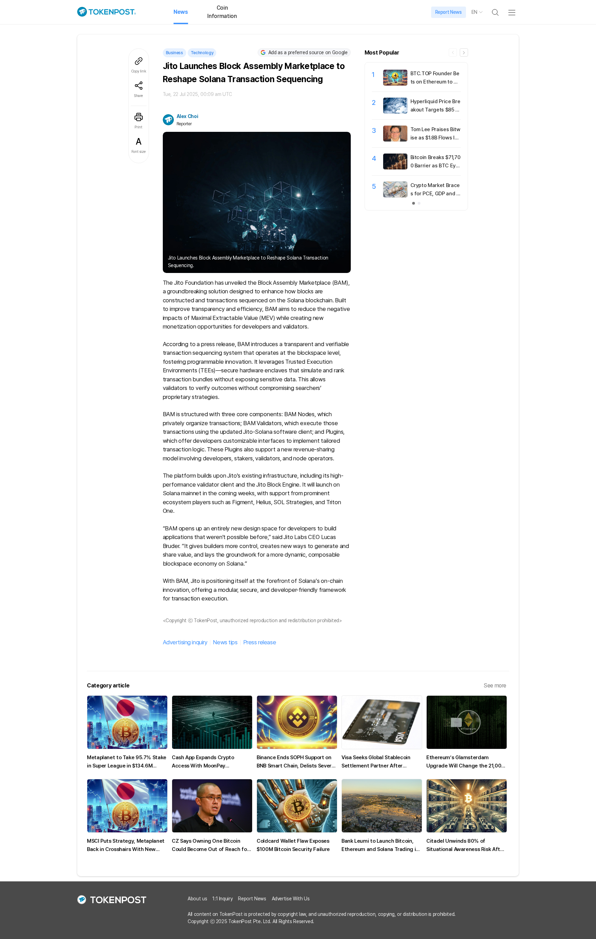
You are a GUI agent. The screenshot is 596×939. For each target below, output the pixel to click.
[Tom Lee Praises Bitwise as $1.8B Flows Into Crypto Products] (395, 140)
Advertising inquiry (185, 642)
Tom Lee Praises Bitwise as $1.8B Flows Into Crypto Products (435, 137)
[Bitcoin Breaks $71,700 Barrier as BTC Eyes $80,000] (395, 167)
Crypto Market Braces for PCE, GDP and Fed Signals (435, 193)
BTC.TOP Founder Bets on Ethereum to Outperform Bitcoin (435, 81)
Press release (259, 642)
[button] (464, 52)
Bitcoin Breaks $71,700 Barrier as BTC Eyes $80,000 (435, 165)
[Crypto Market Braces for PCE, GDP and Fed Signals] (395, 195)
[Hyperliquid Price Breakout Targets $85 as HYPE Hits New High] (395, 112)
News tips (225, 642)
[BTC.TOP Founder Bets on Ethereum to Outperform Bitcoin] (395, 84)
